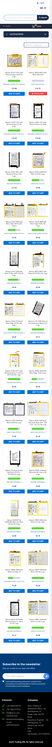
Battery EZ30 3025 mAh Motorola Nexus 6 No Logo (14, 174)
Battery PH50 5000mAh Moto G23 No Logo (37, 620)
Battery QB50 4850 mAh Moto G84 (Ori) (38, 74)
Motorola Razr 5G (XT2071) (14, 134)
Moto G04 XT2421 (38, 581)
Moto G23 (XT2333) (38, 631)
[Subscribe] (46, 676)
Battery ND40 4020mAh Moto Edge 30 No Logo (37, 372)
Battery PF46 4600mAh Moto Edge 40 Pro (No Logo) (14, 224)
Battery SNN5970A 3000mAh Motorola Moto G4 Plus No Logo (14, 522)
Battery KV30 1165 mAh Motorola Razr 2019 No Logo (14, 74)
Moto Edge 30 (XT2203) (38, 382)
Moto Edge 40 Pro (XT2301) (14, 233)
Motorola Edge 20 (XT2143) (14, 581)
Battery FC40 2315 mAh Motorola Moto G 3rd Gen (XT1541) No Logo (14, 373)
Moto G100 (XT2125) (14, 432)
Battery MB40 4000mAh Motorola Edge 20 (14, 571)
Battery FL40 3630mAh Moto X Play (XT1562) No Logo (14, 273)
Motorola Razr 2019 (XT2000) (14, 84)
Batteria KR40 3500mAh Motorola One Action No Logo (38, 472)
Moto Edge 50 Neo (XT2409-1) (14, 333)
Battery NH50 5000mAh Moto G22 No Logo (37, 521)
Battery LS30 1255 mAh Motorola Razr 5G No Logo (14, 124)
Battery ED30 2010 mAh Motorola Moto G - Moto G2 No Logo (14, 621)
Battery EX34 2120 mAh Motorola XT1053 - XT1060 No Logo (14, 472)
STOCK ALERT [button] (39, 93)
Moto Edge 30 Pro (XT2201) (38, 233)
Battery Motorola (14, 183)
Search (44, 17)
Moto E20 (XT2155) (38, 183)
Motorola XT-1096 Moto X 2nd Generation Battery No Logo (37, 323)
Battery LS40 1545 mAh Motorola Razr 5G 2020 (37, 123)
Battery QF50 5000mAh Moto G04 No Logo (37, 571)
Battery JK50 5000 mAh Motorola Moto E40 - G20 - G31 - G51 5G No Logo (38, 422)
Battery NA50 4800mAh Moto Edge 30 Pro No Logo (37, 224)
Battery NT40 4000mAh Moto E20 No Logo (37, 173)
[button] (14, 94)
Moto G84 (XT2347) (38, 84)
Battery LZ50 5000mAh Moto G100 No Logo (14, 422)
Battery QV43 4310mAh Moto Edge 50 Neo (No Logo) (14, 323)
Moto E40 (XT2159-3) (38, 432)
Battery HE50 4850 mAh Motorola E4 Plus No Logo (37, 272)
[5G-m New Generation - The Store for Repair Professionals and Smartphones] (14, 6)
